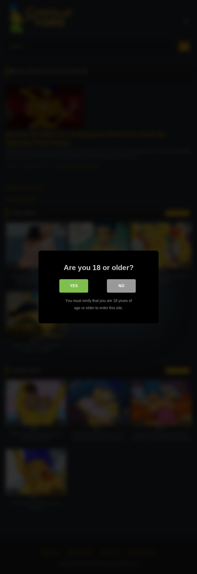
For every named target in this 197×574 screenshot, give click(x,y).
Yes (74, 286)
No (121, 286)
